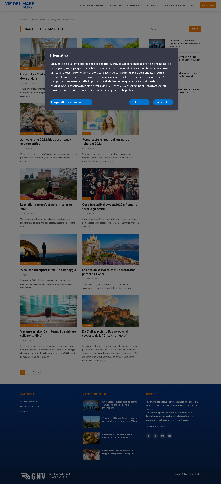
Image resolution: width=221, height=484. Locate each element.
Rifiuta (139, 102)
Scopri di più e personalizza (71, 102)
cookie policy (124, 90)
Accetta (163, 102)
